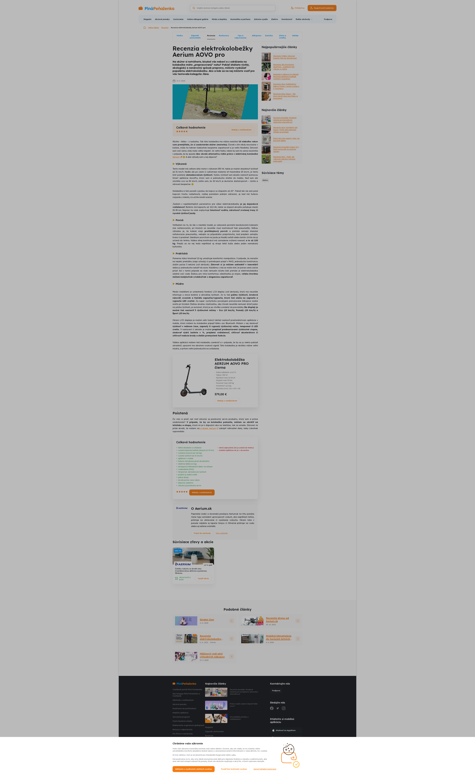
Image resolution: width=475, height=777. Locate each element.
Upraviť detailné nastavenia (264, 769)
